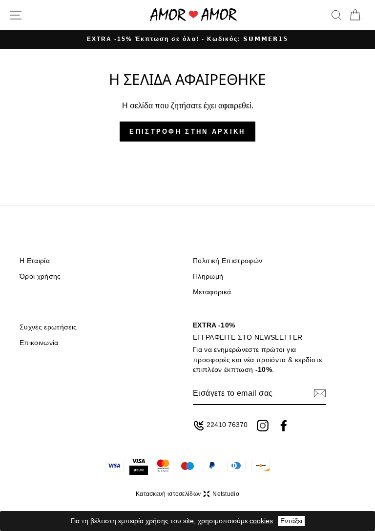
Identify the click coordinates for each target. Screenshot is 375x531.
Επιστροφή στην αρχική (187, 131)
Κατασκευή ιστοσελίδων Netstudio (187, 493)
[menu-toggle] (15, 15)
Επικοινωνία (39, 343)
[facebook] (284, 425)
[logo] (193, 14)
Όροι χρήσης (40, 276)
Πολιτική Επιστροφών (227, 261)
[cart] (355, 15)
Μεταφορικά (212, 292)
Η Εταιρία (35, 261)
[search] (336, 15)
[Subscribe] (319, 393)
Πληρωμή (208, 276)
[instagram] (263, 425)
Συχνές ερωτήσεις (48, 327)
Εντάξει (291, 521)
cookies (261, 521)
